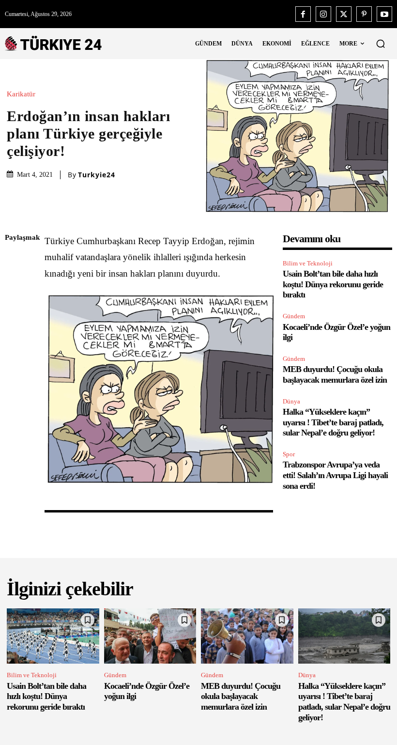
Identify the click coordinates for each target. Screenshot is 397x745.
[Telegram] (14, 375)
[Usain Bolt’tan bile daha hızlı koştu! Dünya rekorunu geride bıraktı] (53, 636)
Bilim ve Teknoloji (308, 263)
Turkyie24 (96, 175)
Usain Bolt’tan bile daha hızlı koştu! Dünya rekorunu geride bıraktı (333, 284)
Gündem (294, 316)
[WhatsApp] (14, 329)
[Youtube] (384, 14)
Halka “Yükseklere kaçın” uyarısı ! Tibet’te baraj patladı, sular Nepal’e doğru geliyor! (333, 422)
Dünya (291, 401)
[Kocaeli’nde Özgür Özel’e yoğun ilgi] (150, 636)
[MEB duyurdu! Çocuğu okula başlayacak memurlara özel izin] (247, 636)
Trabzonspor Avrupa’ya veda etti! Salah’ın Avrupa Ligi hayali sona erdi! (335, 475)
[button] (380, 43)
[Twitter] (343, 14)
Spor (289, 454)
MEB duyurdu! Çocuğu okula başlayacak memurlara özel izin (335, 374)
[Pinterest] (364, 14)
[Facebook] (303, 14)
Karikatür (21, 94)
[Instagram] (323, 14)
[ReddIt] (14, 352)
